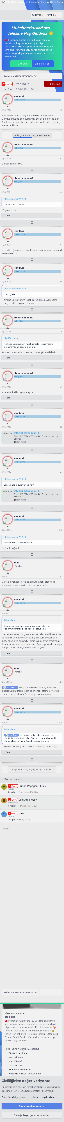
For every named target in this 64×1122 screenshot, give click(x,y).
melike (11, 789)
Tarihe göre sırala (22, 135)
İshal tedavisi (16, 1065)
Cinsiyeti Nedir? (28, 799)
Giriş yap (22, 63)
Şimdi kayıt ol (42, 63)
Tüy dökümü (15, 1061)
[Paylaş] (57, 110)
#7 (61, 387)
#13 (60, 682)
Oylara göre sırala (41, 135)
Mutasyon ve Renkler (20, 1069)
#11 (61, 576)
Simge (11, 816)
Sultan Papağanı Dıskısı (32, 786)
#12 (60, 613)
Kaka (22, 813)
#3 (61, 192)
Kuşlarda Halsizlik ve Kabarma (25, 1073)
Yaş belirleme (16, 1057)
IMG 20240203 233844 (26, 432)
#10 (60, 530)
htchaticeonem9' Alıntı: (15, 199)
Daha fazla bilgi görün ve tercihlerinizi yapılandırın (28, 1097)
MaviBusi (8, 89)
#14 (60, 722)
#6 (61, 331)
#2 (61, 158)
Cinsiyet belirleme (18, 1053)
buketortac (13, 803)
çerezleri (38, 1086)
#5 (61, 281)
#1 (61, 110)
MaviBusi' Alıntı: (11, 338)
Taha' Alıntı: (9, 620)
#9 (61, 472)
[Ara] (59, 15)
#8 (61, 427)
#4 (61, 245)
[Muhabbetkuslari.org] (15, 1015)
